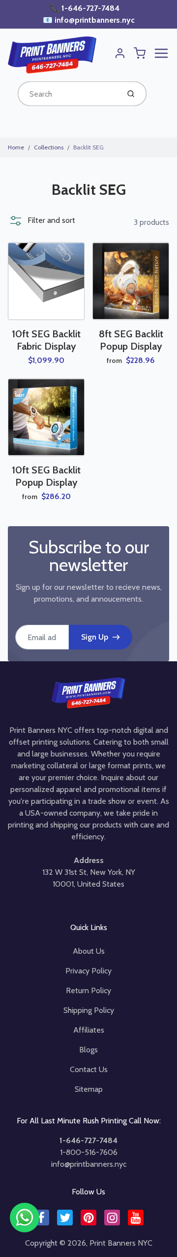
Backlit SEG (88, 147)
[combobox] (68, 93)
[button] (41, 220)
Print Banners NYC (120, 1243)
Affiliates (88, 1030)
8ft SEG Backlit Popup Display (131, 340)
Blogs (88, 1049)
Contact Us (89, 1069)
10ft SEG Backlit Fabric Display (46, 340)
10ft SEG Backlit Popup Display (46, 476)
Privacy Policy (88, 970)
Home (16, 147)
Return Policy (88, 990)
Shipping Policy (88, 1010)
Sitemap (89, 1089)
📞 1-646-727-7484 (85, 8)
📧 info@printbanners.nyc (89, 20)
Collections (48, 147)
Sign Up (94, 637)
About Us (89, 951)
